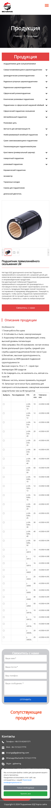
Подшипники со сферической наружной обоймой (24, 105)
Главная (18, 36)
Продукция (32, 36)
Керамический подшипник (15, 170)
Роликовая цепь (10, 123)
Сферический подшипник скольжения (19, 111)
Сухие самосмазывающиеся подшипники (20, 140)
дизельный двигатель (12, 194)
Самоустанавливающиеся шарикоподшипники (23, 70)
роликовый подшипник (13, 164)
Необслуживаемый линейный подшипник (21, 135)
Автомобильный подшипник (15, 117)
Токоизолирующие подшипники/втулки (20, 146)
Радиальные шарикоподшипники (17, 87)
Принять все (25, 794)
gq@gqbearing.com (20, 752)
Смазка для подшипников (14, 188)
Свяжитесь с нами (25, 307)
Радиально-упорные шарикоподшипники (20, 81)
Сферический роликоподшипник (17, 93)
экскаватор (8, 176)
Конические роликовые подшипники (19, 99)
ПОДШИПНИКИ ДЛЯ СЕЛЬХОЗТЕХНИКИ (20, 64)
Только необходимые (25, 788)
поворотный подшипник (14, 158)
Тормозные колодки (12, 182)
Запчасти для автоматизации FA (17, 129)
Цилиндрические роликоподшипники (19, 75)
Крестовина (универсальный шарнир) (19, 152)
